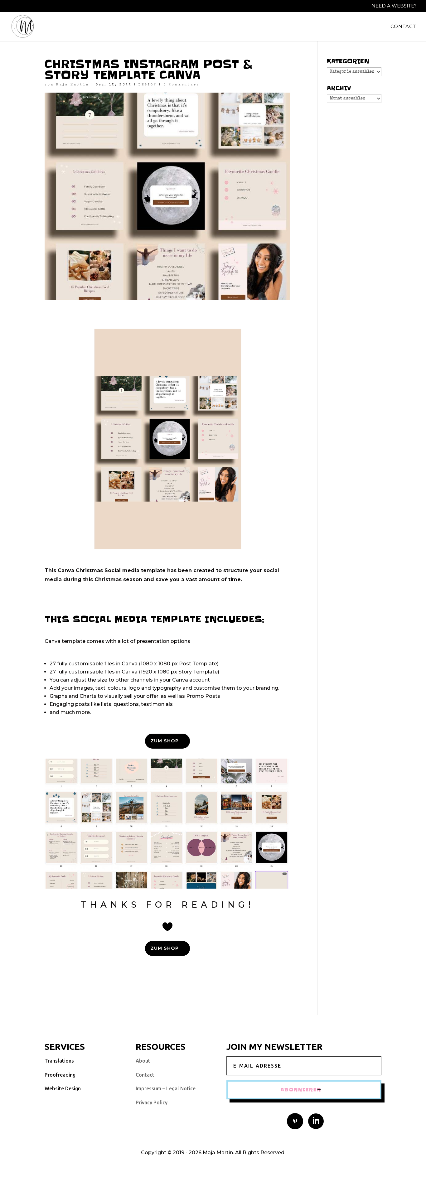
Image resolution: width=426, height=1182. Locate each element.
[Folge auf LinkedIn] (316, 1121)
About (143, 1061)
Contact (403, 26)
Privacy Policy (151, 1102)
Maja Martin (72, 84)
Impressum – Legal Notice (166, 1088)
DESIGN (147, 84)
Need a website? (394, 6)
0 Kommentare (181, 84)
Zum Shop (165, 741)
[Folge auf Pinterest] (295, 1121)
